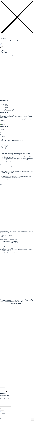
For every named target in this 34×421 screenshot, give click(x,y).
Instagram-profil (22, 299)
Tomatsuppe (4, 242)
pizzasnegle (4, 235)
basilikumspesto (7, 250)
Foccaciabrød (4, 236)
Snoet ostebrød (4, 103)
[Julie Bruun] (2, 44)
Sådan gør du (6, 107)
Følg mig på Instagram (4, 41)
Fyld (6, 106)
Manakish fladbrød (2, 387)
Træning (3, 37)
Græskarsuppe (4, 241)
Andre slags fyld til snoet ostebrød (9, 109)
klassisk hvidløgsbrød (5, 233)
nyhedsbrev (31, 300)
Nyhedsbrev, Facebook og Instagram (9, 110)
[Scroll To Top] (0, 419)
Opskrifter (3, 35)
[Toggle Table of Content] (1, 102)
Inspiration (4, 49)
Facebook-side (14, 299)
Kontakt (3, 413)
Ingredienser (4, 38)
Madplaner (3, 36)
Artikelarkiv (4, 414)
